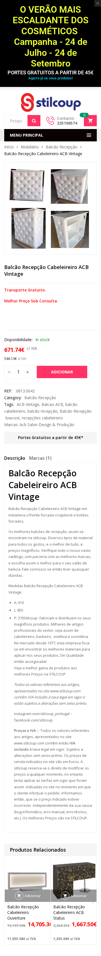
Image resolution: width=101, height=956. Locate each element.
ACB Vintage (28, 404)
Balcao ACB (52, 404)
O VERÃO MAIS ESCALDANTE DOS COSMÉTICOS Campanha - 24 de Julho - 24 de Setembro (51, 36)
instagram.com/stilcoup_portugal (42, 713)
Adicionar (62, 371)
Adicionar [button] (33, 895)
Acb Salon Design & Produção (47, 424)
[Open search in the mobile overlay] (22, 121)
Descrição (14, 458)
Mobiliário (30, 147)
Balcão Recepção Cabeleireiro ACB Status (69, 912)
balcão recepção (42, 411)
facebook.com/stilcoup (33, 720)
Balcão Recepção (61, 147)
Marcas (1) (40, 458)
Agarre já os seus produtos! (50, 78)
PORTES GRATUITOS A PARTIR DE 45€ (50, 72)
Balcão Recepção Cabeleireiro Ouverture (23, 912)
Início (9, 147)
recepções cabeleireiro (42, 417)
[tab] (14, 459)
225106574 (67, 123)
